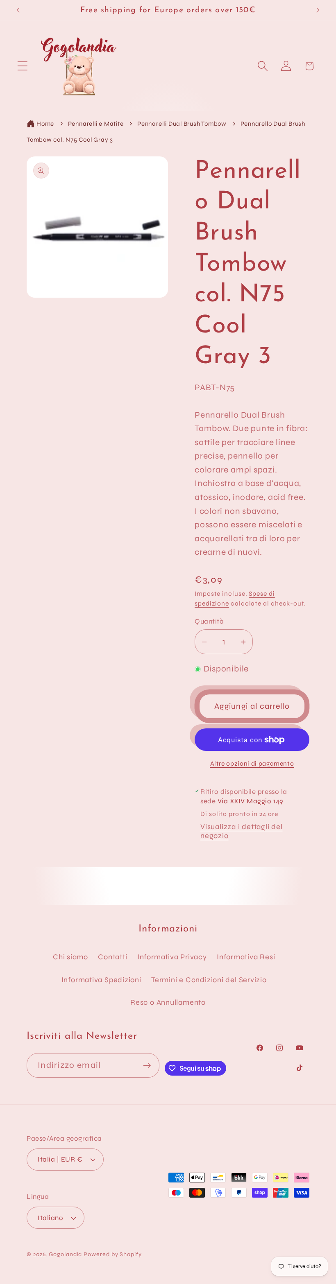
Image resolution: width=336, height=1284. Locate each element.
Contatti (112, 956)
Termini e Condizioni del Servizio (209, 979)
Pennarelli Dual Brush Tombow (182, 123)
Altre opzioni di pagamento (252, 763)
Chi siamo (70, 956)
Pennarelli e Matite (96, 123)
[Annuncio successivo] (318, 10)
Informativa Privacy (172, 956)
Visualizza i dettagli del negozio (241, 831)
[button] (22, 66)
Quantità (209, 621)
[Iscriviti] (147, 1065)
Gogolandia (65, 1254)
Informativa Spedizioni (101, 979)
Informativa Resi (246, 956)
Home (45, 123)
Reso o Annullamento (168, 1002)
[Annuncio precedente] (18, 10)
